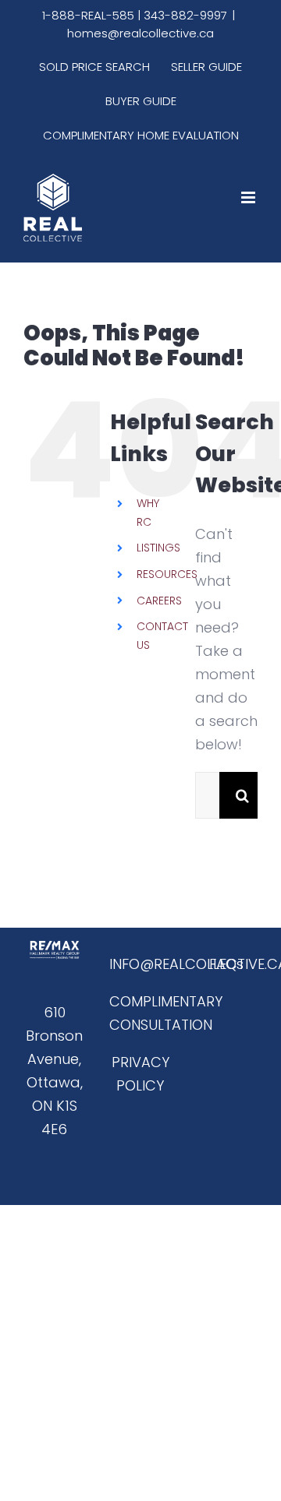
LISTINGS (158, 547)
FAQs (226, 964)
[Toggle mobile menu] (249, 197)
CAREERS (159, 600)
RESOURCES (167, 574)
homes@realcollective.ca (140, 33)
